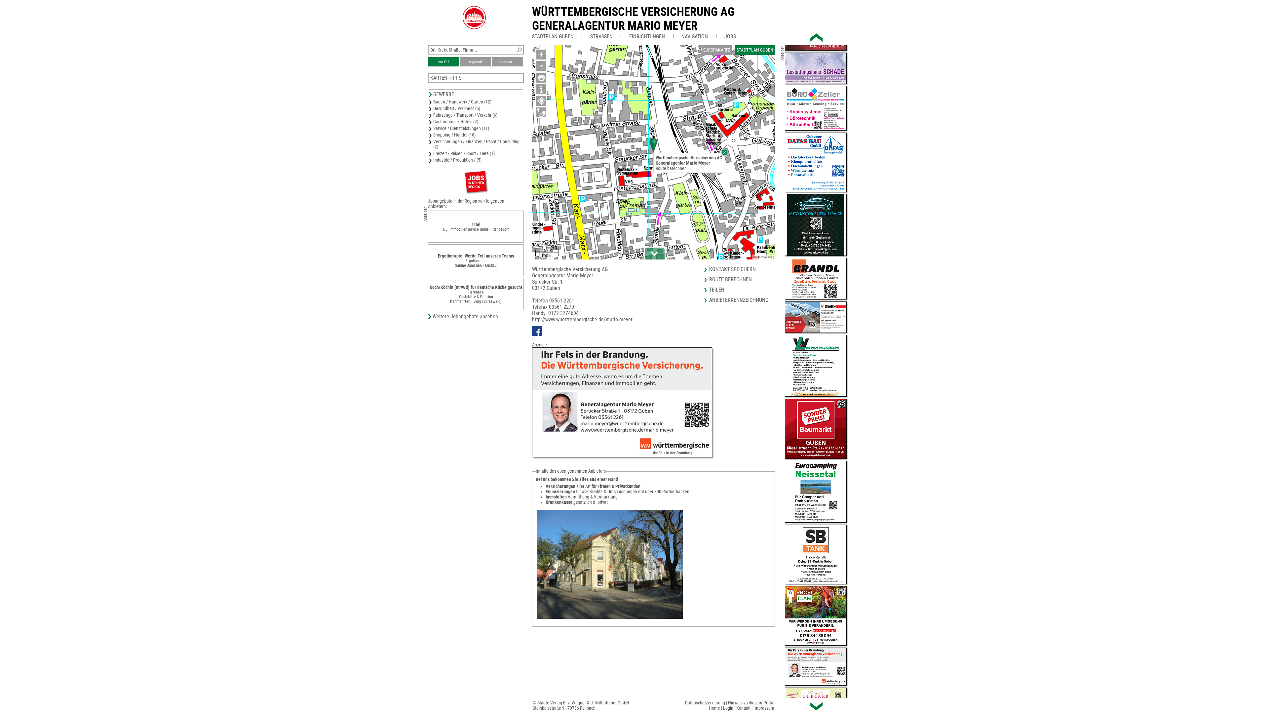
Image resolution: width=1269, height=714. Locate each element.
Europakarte (716, 50)
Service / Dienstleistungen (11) (461, 128)
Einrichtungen (647, 36)
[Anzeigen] (476, 181)
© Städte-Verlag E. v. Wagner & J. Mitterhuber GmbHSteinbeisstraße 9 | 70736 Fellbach (581, 705)
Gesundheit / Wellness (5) (456, 108)
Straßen (601, 36)
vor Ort (443, 62)
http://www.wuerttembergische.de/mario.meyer (582, 319)
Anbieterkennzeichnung (738, 300)
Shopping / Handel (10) (454, 135)
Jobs (730, 36)
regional (475, 62)
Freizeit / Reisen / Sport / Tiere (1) (464, 153)
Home (714, 708)
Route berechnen (671, 168)
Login (728, 708)
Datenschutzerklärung (705, 702)
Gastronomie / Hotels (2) (455, 121)
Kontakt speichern (732, 269)
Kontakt (743, 708)
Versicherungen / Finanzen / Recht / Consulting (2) (476, 144)
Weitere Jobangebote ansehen (465, 316)
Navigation (694, 36)
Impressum (763, 708)
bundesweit (507, 62)
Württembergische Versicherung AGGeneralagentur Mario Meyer (633, 19)
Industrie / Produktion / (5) (457, 160)
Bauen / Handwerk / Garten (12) (462, 101)
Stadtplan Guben (553, 36)
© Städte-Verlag (763, 257)
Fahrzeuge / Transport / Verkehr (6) (465, 115)
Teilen (716, 290)
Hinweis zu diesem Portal (751, 702)
